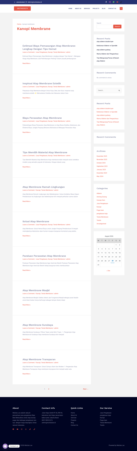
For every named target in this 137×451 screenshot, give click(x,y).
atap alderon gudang (103, 50)
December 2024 (102, 173)
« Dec (108, 271)
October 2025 (101, 163)
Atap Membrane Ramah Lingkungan (44, 187)
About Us (78, 8)
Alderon (99, 193)
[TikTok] (30, 429)
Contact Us (112, 8)
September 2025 (102, 166)
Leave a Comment (28, 52)
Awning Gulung (102, 197)
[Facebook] (106, 2)
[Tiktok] (121, 2)
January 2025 (101, 169)
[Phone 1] (34, 429)
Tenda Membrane (59, 52)
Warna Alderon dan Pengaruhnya (107, 54)
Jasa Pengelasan (41, 52)
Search (99, 23)
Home (70, 8)
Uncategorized (101, 224)
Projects (96, 8)
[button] (121, 8)
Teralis (99, 220)
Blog (103, 8)
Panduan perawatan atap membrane (44, 255)
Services (87, 8)
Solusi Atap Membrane (36, 221)
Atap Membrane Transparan (39, 359)
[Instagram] (109, 2)
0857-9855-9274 (47, 420)
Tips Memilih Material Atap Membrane (45, 152)
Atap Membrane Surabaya (38, 324)
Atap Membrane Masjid (36, 290)
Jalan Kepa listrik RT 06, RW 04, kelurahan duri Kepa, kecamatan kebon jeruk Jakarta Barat (52, 415)
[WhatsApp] (113, 2)
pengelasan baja (102, 213)
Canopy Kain (101, 200)
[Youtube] (117, 2)
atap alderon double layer (105, 41)
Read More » (27, 63)
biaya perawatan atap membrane (42, 117)
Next (85, 389)
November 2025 (102, 159)
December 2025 (102, 156)
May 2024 (100, 176)
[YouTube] (17, 429)
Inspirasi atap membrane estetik (42, 83)
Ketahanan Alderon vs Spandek (107, 46)
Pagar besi (100, 210)
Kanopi (50, 52)
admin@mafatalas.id (49, 423)
